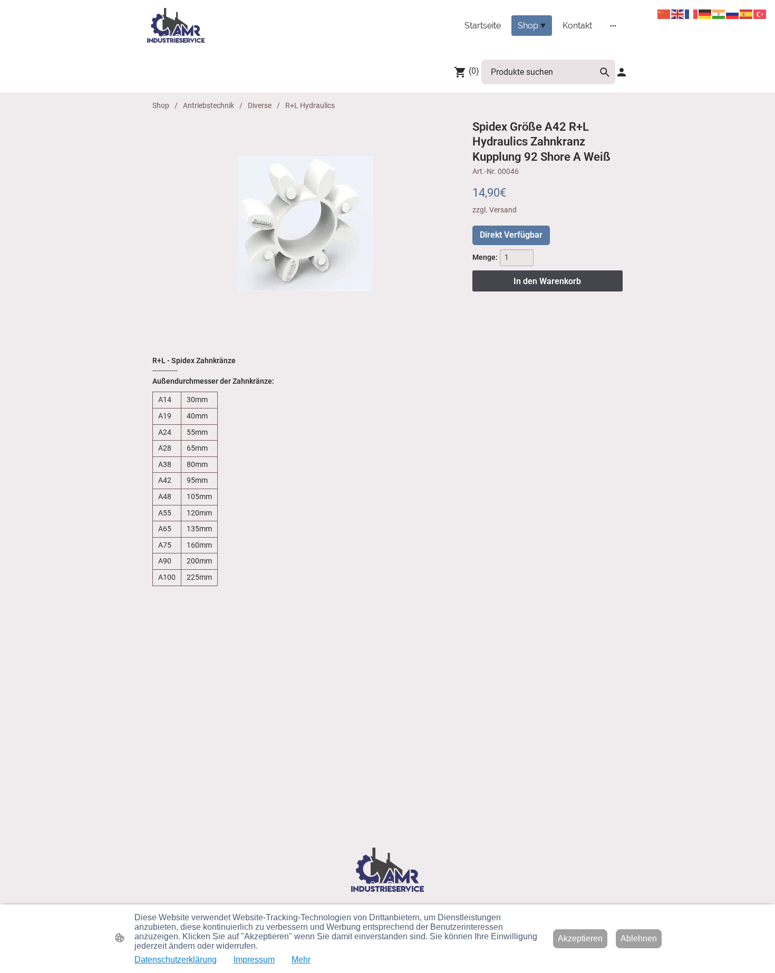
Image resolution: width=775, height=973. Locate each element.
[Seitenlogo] (176, 25)
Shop (160, 105)
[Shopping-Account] (621, 72)
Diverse (260, 105)
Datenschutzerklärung (175, 959)
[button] (604, 72)
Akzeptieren (580, 938)
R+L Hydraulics (310, 105)
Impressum (254, 959)
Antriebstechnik (208, 105)
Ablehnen (639, 938)
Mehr (301, 959)
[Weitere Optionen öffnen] (613, 25)
